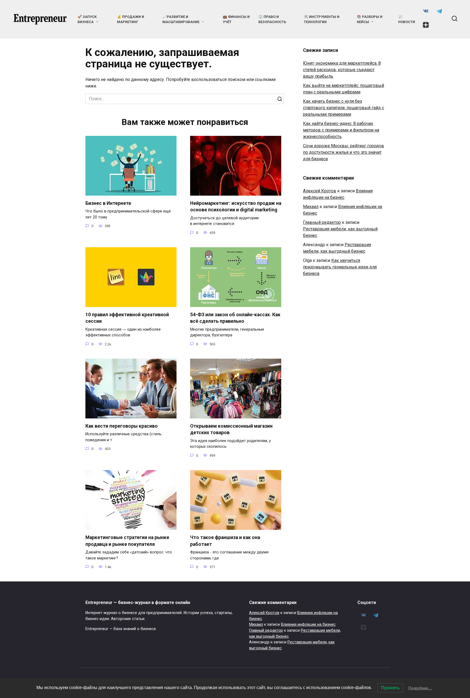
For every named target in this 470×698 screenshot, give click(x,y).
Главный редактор (322, 222)
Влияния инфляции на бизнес (308, 624)
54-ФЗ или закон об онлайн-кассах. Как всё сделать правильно (235, 318)
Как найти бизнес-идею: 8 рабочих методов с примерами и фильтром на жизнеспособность (341, 130)
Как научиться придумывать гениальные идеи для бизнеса (340, 267)
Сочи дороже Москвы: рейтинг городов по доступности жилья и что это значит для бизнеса (343, 152)
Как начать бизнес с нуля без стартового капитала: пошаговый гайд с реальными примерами (343, 108)
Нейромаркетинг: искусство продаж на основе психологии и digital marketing (235, 207)
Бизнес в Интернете (108, 203)
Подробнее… (420, 688)
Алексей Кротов (319, 190)
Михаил (311, 206)
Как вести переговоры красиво (121, 426)
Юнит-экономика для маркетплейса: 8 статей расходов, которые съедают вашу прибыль (342, 70)
